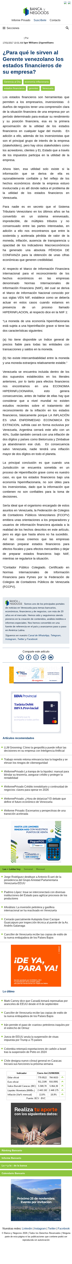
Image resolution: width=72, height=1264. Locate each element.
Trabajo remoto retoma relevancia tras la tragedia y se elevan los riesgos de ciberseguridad (36, 761)
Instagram (10, 639)
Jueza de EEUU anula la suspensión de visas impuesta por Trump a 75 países (31, 1038)
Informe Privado (21, 20)
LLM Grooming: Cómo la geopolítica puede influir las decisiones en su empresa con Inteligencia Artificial (35, 749)
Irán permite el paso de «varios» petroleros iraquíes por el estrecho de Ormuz (36, 1026)
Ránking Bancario (12, 1150)
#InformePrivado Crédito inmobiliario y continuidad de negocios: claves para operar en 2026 (36, 788)
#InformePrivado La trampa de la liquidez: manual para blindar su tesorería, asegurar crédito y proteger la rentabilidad (36, 774)
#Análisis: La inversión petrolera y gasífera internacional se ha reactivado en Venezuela (30, 909)
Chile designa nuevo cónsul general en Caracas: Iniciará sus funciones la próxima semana (33, 1062)
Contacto (55, 20)
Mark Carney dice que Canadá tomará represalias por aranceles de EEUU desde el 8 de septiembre (36, 1002)
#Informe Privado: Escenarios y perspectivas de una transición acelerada (35, 812)
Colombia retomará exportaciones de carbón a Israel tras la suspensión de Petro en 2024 (35, 1050)
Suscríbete (40, 20)
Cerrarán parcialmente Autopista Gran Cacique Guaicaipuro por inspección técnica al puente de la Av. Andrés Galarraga (36, 922)
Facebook (32, 639)
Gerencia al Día (12, 82)
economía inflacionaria (37, 82)
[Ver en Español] (69, 2)
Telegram (56, 635)
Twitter (20, 639)
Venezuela (47, 88)
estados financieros (14, 88)
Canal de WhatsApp (38, 635)
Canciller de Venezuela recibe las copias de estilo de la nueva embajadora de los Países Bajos (35, 936)
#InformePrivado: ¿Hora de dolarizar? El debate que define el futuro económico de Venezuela (35, 800)
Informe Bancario (11, 1158)
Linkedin (27, 1228)
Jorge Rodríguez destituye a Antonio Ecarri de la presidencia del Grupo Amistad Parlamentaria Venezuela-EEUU (32, 880)
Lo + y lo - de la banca (14, 1165)
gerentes (33, 88)
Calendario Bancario (13, 1173)
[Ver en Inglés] (65, 2)
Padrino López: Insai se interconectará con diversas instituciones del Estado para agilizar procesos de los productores (35, 895)
